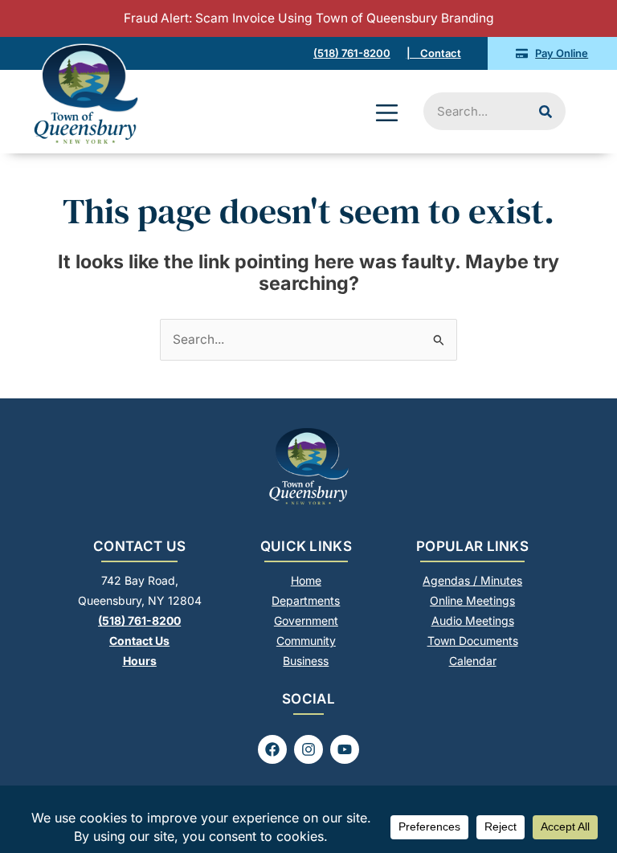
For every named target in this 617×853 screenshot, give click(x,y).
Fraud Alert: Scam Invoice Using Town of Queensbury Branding (309, 18)
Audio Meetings (472, 620)
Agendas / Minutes (472, 580)
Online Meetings (472, 600)
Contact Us (139, 640)
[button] (386, 114)
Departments (306, 600)
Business (306, 660)
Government (306, 620)
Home (306, 580)
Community (306, 640)
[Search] (546, 111)
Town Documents (472, 640)
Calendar (472, 660)
